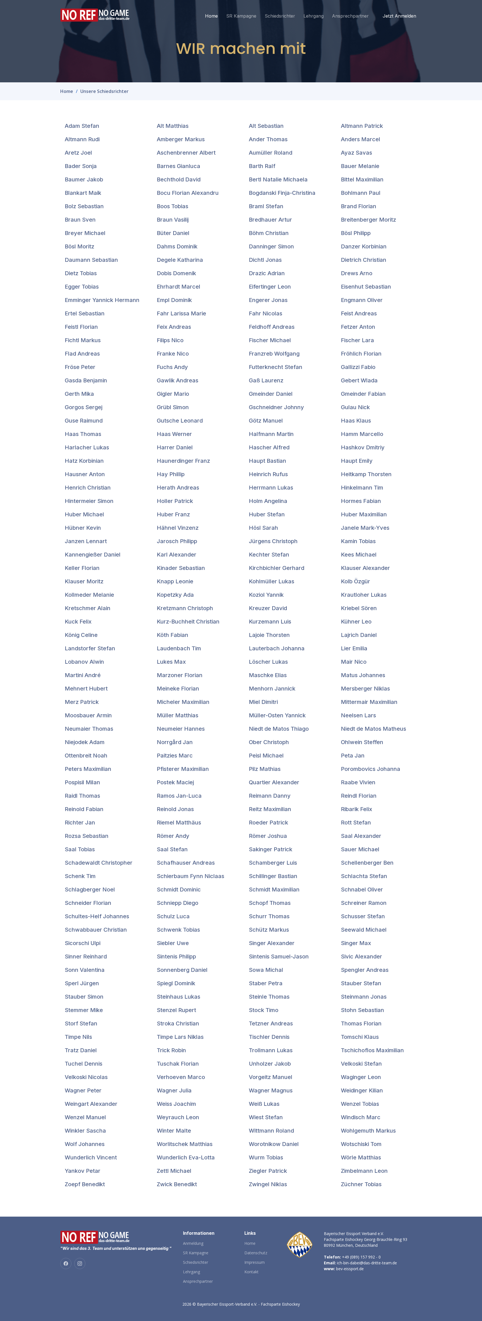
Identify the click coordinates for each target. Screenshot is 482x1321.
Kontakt (251, 1272)
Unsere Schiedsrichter (104, 91)
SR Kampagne (241, 16)
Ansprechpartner (350, 16)
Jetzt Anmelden (399, 16)
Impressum (254, 1262)
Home (211, 16)
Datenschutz (255, 1253)
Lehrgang (313, 16)
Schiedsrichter (280, 16)
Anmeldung (193, 1243)
